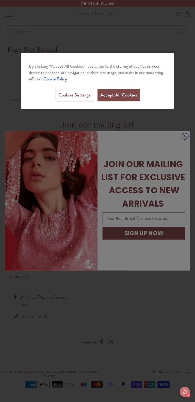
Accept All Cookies (118, 95)
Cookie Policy (55, 79)
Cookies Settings (74, 95)
